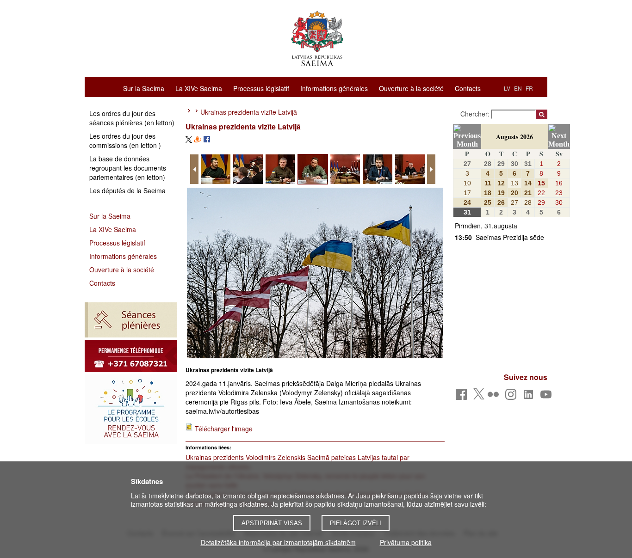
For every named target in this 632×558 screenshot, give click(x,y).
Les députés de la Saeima (127, 190)
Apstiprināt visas (272, 523)
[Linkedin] (530, 397)
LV (507, 88)
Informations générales (334, 88)
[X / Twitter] (478, 396)
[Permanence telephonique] (131, 356)
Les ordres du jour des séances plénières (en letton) (131, 118)
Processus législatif (261, 88)
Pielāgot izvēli (355, 523)
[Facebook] (463, 397)
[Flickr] (495, 397)
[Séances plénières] (131, 319)
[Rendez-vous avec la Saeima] (131, 409)
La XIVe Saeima (198, 88)
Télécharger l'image (224, 428)
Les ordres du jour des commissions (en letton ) (125, 140)
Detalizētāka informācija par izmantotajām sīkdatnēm (278, 542)
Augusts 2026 (514, 136)
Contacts (468, 88)
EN (518, 88)
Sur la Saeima (143, 88)
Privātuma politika (406, 542)
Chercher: (475, 113)
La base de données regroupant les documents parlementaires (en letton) (127, 168)
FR (529, 88)
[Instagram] (512, 397)
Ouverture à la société (411, 88)
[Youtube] (547, 397)
